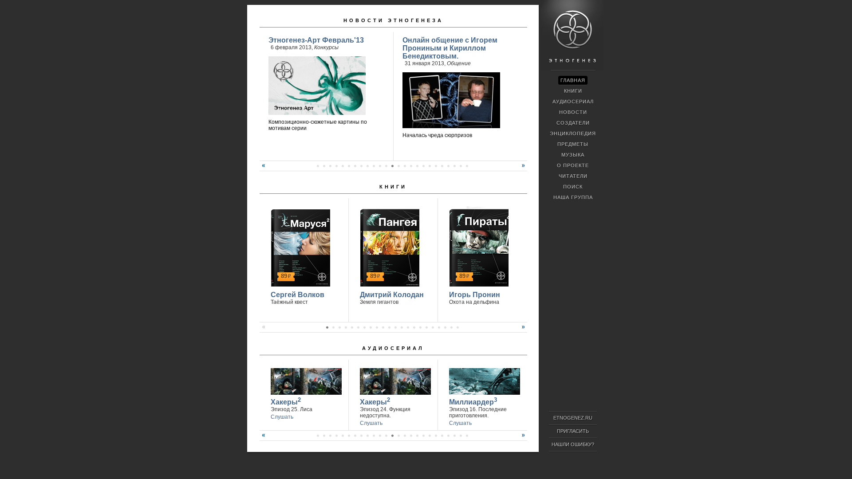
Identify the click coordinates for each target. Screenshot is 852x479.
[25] (367, 166)
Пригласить (573, 431)
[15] (414, 327)
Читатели (573, 176)
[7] (364, 327)
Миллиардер (473, 401)
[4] (345, 327)
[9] (376, 327)
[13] (401, 327)
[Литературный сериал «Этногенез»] (572, 69)
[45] (466, 435)
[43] (454, 435)
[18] (324, 166)
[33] (417, 166)
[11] (389, 327)
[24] (361, 166)
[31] (404, 166)
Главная (572, 80)
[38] (448, 166)
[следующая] (524, 169)
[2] (333, 327)
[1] (327, 327)
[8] (370, 327)
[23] (355, 166)
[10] (383, 327)
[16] (420, 327)
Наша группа (573, 197)
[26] (373, 166)
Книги (393, 186)
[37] (442, 166)
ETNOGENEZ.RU (572, 417)
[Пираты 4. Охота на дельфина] (478, 247)
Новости (573, 112)
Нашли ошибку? (573, 444)
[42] (448, 435)
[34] (423, 166)
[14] (407, 327)
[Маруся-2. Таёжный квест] (299, 247)
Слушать (282, 417)
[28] (386, 166)
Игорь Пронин (474, 294)
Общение (459, 63)
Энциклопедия (573, 133)
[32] (411, 166)
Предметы (572, 144)
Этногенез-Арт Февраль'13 (316, 40)
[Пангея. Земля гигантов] (388, 247)
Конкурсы (326, 47)
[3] (339, 327)
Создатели (573, 123)
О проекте (573, 165)
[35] (429, 166)
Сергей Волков (297, 294)
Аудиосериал (393, 348)
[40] (460, 166)
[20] (336, 166)
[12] (395, 327)
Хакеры (286, 401)
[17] (317, 166)
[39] (454, 166)
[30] (398, 166)
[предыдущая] (262, 169)
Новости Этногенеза (393, 20)
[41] (466, 166)
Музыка (572, 154)
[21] (342, 166)
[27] (380, 166)
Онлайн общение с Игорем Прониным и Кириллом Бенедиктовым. (449, 48)
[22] (348, 166)
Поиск (573, 186)
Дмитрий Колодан (392, 294)
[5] (352, 327)
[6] (358, 327)
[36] (435, 166)
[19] (330, 166)
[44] (460, 435)
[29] (392, 166)
